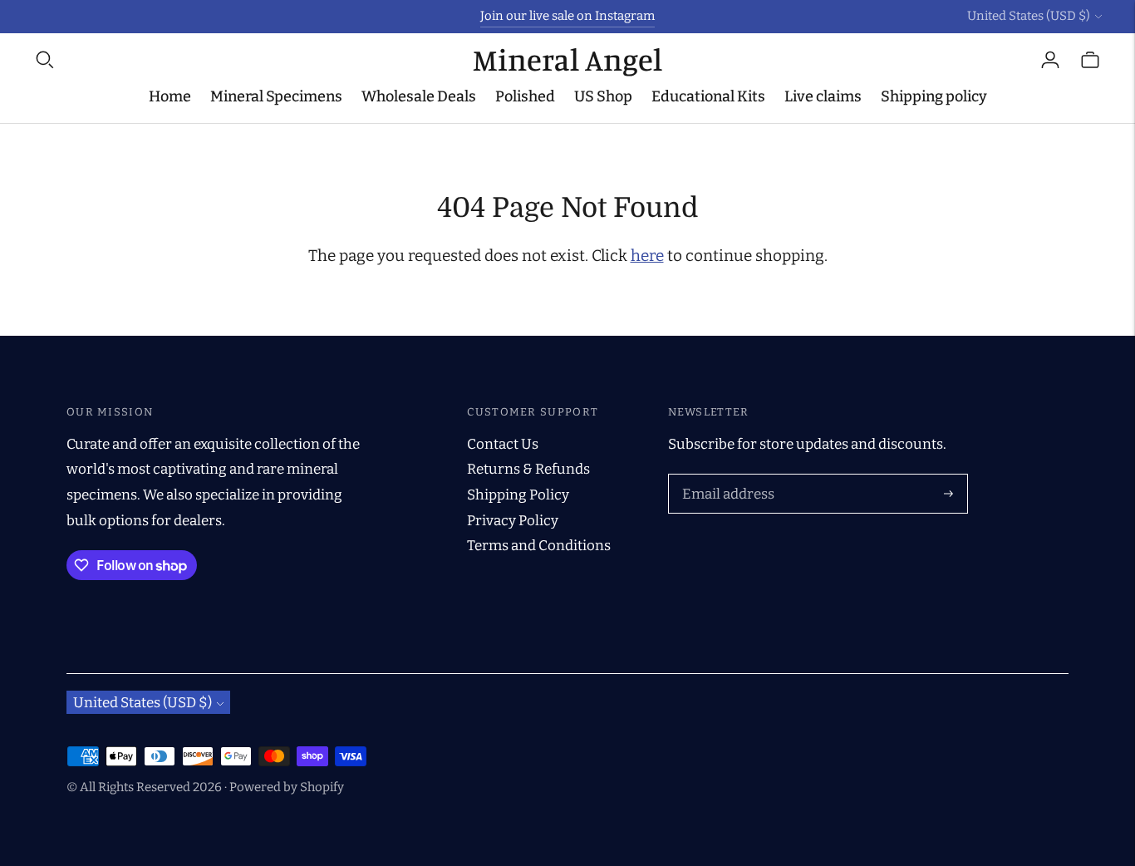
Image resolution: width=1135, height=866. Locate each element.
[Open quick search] (253, 60)
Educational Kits (708, 96)
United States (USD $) (1028, 15)
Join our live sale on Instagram (567, 15)
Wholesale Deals (418, 96)
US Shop (603, 96)
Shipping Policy (518, 495)
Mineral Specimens (276, 96)
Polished (525, 96)
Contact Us (502, 444)
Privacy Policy (512, 520)
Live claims (823, 96)
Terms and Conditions (539, 545)
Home (170, 96)
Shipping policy (934, 96)
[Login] (1050, 60)
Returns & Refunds (528, 469)
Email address (725, 476)
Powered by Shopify (286, 787)
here (647, 255)
